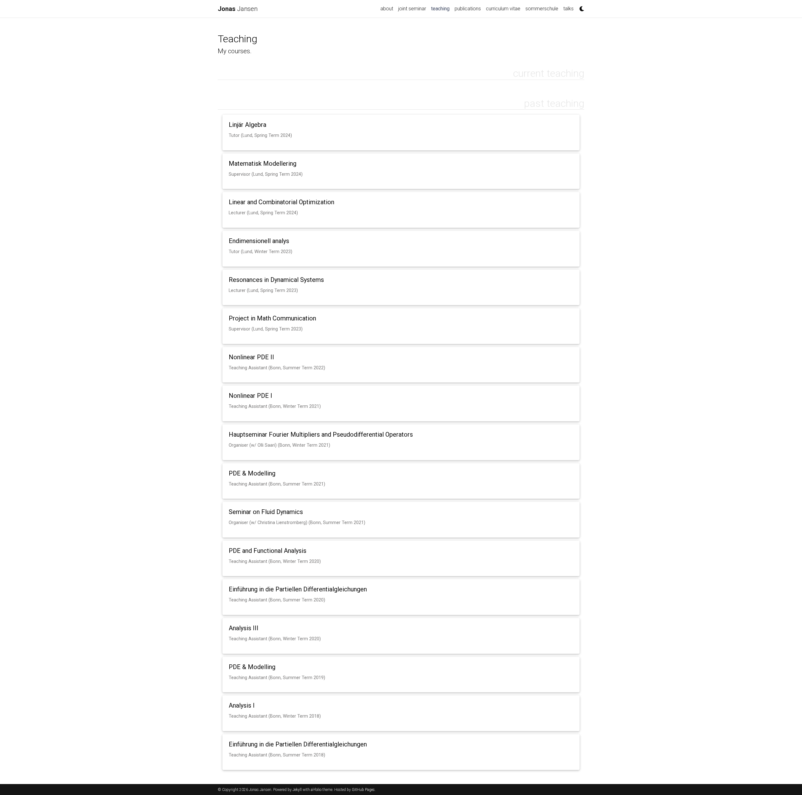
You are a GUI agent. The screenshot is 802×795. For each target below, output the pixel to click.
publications (468, 9)
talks (568, 9)
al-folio (316, 789)
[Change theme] (580, 7)
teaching (441, 8)
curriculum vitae (503, 9)
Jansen (238, 9)
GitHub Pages (363, 789)
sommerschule (541, 9)
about (386, 9)
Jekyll (297, 789)
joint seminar (412, 9)
